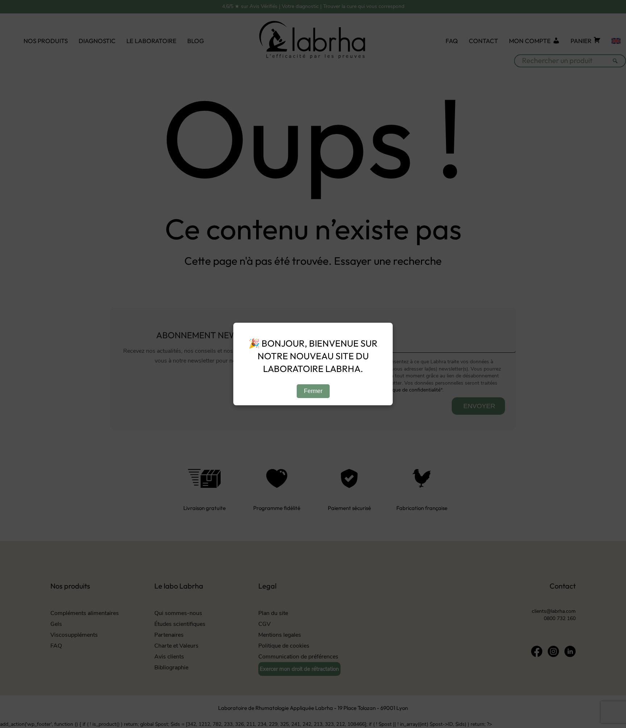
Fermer (313, 391)
